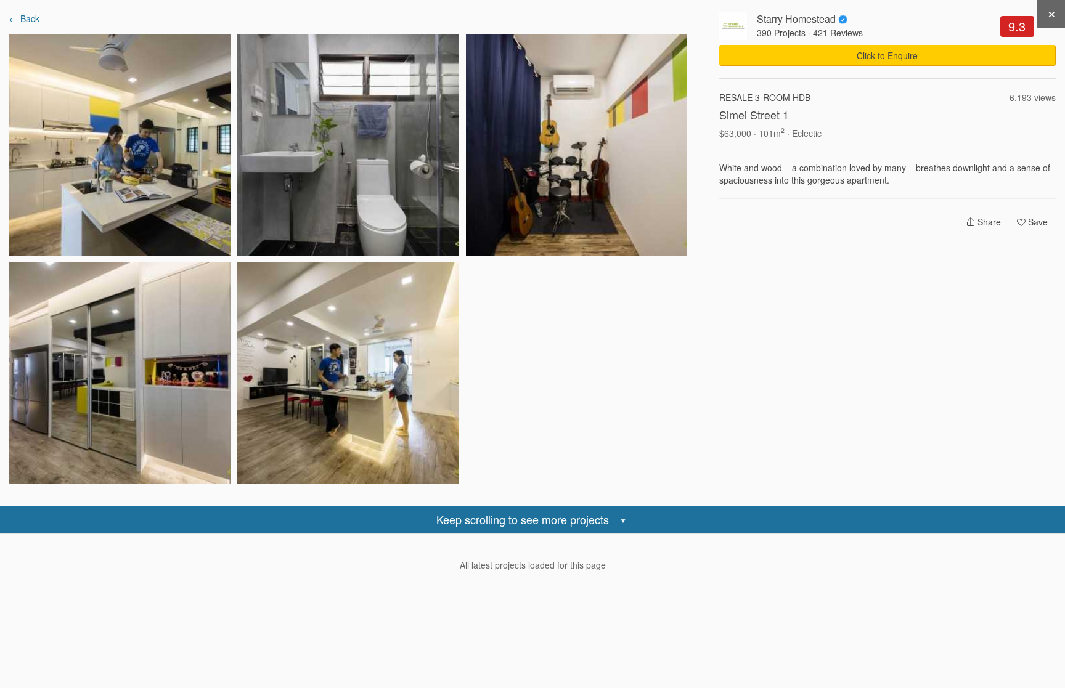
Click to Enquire (887, 55)
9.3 (1017, 26)
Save (1037, 222)
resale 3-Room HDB (764, 97)
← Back (24, 18)
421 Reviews (838, 32)
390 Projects (781, 32)
